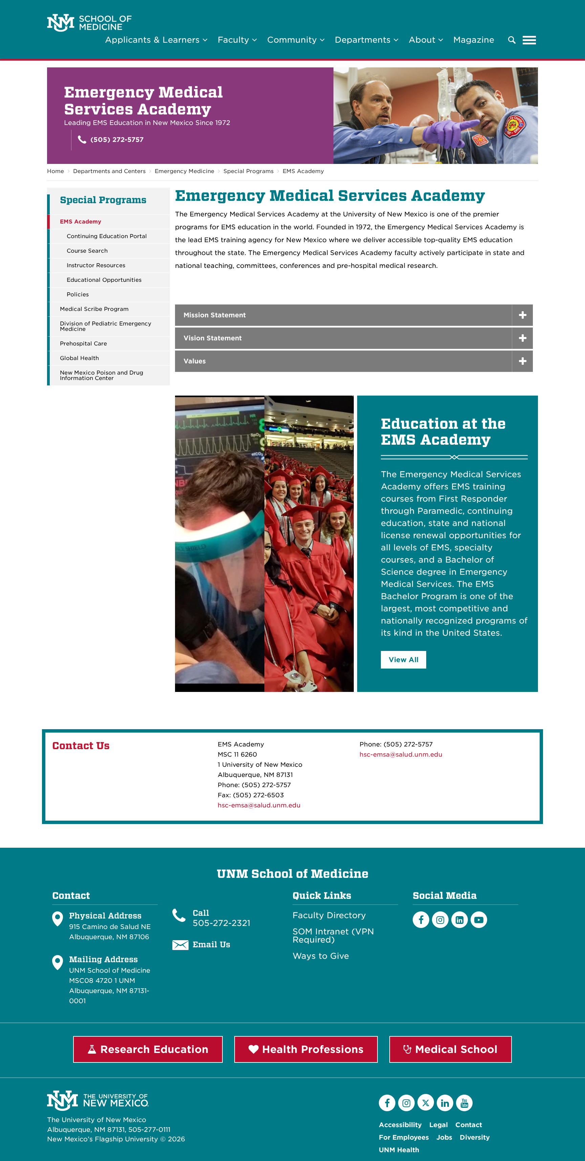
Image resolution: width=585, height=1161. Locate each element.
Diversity (475, 1137)
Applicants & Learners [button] (153, 40)
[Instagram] (440, 919)
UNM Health (399, 1150)
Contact (468, 1125)
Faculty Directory (329, 915)
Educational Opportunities (104, 280)
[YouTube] (464, 1103)
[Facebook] (421, 919)
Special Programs (248, 171)
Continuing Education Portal (107, 236)
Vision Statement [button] (212, 338)
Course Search (87, 251)
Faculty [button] (235, 40)
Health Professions (311, 1049)
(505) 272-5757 (116, 140)
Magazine (473, 40)
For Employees (404, 1137)
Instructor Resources (96, 265)
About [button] (423, 40)
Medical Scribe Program (94, 309)
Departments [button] (364, 40)
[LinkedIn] (459, 919)
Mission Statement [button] (214, 315)
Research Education (153, 1049)
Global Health (79, 358)
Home (55, 171)
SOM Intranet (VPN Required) (333, 936)
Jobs (444, 1137)
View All (403, 660)
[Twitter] (425, 1102)
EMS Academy (303, 171)
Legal (438, 1125)
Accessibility (400, 1125)
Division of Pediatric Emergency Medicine (105, 326)
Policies (78, 294)
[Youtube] (479, 919)
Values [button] (194, 361)
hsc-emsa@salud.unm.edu (259, 805)
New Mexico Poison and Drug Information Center (101, 375)
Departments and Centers (109, 171)
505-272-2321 (221, 923)
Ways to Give (320, 956)
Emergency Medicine (184, 171)
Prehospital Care (83, 343)
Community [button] (293, 40)
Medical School (455, 1049)
